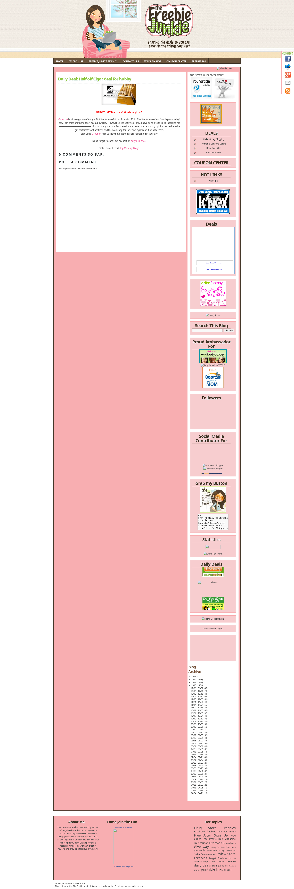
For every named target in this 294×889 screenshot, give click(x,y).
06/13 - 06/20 (197, 765)
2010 (194, 685)
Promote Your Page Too (123, 866)
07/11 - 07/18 (197, 754)
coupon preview (226, 861)
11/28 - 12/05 (197, 699)
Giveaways (202, 846)
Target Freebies (218, 858)
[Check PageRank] (213, 553)
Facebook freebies (205, 831)
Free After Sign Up (211, 835)
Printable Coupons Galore (214, 143)
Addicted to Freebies (123, 827)
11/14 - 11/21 (197, 704)
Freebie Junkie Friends (103, 61)
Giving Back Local (218, 847)
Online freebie (201, 854)
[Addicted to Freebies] (123, 863)
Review (220, 854)
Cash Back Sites (213, 152)
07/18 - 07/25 (197, 751)
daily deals (202, 865)
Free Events (210, 838)
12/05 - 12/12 (197, 696)
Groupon (63, 119)
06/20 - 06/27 (197, 762)
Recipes (211, 854)
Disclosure (76, 61)
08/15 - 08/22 (197, 740)
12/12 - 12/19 (197, 693)
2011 (194, 682)
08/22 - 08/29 (197, 737)
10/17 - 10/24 (197, 715)
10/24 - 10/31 (197, 713)
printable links (212, 869)
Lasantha (109, 886)
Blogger (218, 628)
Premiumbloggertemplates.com (129, 886)
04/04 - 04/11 (197, 793)
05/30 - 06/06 (197, 771)
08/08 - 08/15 (197, 743)
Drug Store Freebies (215, 828)
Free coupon (201, 843)
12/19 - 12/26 (197, 691)
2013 (194, 676)
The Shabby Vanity (81, 886)
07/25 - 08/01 (197, 749)
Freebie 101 (199, 61)
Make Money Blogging (213, 139)
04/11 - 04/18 (197, 790)
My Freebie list (229, 850)
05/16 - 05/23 (197, 776)
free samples (219, 865)
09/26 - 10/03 (197, 724)
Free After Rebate (226, 831)
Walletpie (213, 180)
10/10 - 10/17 (197, 718)
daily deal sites (138, 140)
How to (216, 850)
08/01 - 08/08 (197, 746)
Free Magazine (227, 838)
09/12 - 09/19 (197, 729)
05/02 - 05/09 (197, 782)
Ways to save (209, 861)
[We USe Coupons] (213, 606)
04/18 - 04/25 (197, 787)
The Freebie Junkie (77, 883)
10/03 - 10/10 (197, 721)
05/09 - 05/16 (197, 779)
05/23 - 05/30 (197, 773)
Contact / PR (131, 61)
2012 (194, 679)
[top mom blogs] (213, 600)
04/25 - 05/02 (197, 784)
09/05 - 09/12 (197, 732)
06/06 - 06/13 (197, 768)
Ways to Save (152, 61)
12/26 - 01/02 (197, 688)
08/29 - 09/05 (197, 735)
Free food (214, 843)
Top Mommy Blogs (129, 148)
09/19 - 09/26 (197, 726)
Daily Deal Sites (213, 148)
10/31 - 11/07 (197, 710)
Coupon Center (176, 61)
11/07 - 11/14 (197, 707)
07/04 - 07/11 (197, 757)
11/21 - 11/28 (197, 702)
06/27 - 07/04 (197, 760)
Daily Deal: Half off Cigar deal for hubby (94, 79)
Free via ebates (228, 843)
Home (59, 61)
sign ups (228, 869)
